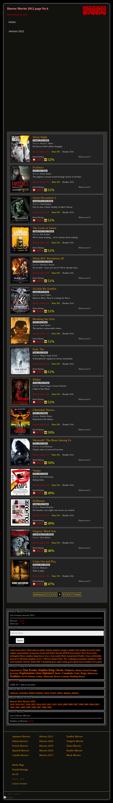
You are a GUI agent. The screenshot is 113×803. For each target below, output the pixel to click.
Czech (46, 693)
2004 (91, 704)
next (77, 594)
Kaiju (83, 673)
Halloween (92, 673)
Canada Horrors (20, 755)
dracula (58, 653)
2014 (38, 704)
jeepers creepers (60, 650)
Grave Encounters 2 (44, 197)
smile (64, 662)
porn (100, 662)
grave (70, 662)
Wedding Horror (77, 676)
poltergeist (14, 656)
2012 (49, 704)
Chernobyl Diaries (44, 409)
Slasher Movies (74, 750)
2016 (28, 704)
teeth (25, 659)
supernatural (22, 653)
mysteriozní (72, 656)
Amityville (35, 662)
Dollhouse (39, 500)
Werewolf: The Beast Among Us (52, 440)
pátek (59, 662)
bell (47, 653)
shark (52, 653)
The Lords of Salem (44, 228)
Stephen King (46, 670)
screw (39, 659)
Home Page (18, 764)
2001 (17, 707)
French (53, 693)
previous (39, 594)
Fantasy (31, 676)
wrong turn (34, 653)
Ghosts (59, 670)
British (31, 693)
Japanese (66, 693)
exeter (42, 653)
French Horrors (20, 745)
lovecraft (91, 650)
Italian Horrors (20, 741)
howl (81, 662)
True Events (30, 670)
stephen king (32, 656)
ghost (75, 662)
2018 (17, 704)
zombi (58, 656)
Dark (64, 656)
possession (82, 659)
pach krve (14, 659)
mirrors (35, 650)
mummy (32, 659)
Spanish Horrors (20, 750)
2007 (75, 704)
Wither (37, 379)
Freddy (81, 656)
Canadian (39, 693)
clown (88, 656)
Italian (59, 693)
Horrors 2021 (16, 701)
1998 (33, 707)
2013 (44, 704)
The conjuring (70, 659)
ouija (12, 650)
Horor (22, 656)
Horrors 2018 (46, 750)
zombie (82, 650)
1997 (38, 707)
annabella (47, 662)
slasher (71, 650)
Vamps (37, 470)
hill (21, 659)
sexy (47, 656)
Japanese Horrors (21, 736)
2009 (65, 704)
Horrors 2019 (46, 745)
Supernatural (15, 670)
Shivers (47, 659)
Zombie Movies (74, 736)
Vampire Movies (74, 741)
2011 (54, 704)
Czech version (19, 783)
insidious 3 (93, 659)
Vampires (69, 670)
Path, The (38, 349)
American (14, 693)
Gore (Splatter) (44, 673)
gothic (42, 650)
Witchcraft (48, 676)
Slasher (78, 670)
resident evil (89, 662)
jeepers (77, 653)
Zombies (15, 676)
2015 (33, 704)
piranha (18, 662)
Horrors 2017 (46, 755)
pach (94, 653)
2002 (12, 707)
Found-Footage (20, 769)
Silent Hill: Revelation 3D (48, 258)
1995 (49, 707)
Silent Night (40, 137)
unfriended (96, 656)
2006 (81, 704)
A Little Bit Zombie (44, 288)
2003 (96, 704)
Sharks (58, 673)
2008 (70, 704)
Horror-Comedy (61, 676)
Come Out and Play (44, 561)
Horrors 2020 (29, 701)
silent (29, 650)
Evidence (38, 167)
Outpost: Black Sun (44, 531)
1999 (28, 707)
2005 (86, 704)
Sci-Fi (24, 676)
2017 (22, 704)
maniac (49, 650)
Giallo (76, 673)
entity (97, 650)
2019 (12, 704)
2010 (59, 704)
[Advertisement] (32, 62)
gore (54, 662)
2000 (22, 707)
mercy (23, 650)
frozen (71, 653)
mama (54, 659)
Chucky (26, 662)
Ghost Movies (73, 745)
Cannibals (67, 673)
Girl (77, 650)
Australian (23, 693)
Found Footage (90, 670)
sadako (13, 653)
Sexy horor (87, 653)
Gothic (39, 676)
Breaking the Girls (44, 319)
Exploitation (26, 673)
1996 (44, 707)
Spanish (75, 693)
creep (52, 656)
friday (60, 659)
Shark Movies (73, 755)
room (17, 650)
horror (41, 656)
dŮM (65, 653)
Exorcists (14, 673)
